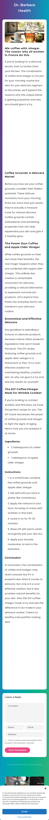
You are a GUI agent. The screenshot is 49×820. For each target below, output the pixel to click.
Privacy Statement (24, 817)
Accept (24, 811)
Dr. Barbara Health (24, 8)
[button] (45, 788)
